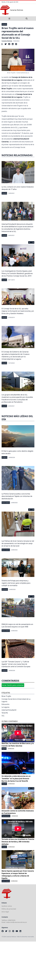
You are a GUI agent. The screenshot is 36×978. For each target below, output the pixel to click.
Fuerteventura (6, 816)
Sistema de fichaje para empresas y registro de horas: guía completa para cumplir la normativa (16, 583)
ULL (3, 716)
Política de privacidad (9, 909)
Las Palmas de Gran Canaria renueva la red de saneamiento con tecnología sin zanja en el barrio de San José (18, 543)
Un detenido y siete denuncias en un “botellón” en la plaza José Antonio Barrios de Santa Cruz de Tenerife (16, 778)
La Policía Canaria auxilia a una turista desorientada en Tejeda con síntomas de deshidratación (17, 496)
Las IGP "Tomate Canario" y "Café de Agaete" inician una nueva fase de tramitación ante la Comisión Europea (16, 664)
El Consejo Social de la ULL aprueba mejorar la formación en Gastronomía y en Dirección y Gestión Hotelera (18, 311)
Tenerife (4, 24)
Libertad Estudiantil (9, 710)
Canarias (4, 670)
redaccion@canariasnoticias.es (16, 922)
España (4, 748)
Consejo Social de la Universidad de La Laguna (16, 700)
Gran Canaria (6, 502)
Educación (5, 704)
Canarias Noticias (7, 41)
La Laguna (5, 707)
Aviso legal (5, 912)
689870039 (11, 920)
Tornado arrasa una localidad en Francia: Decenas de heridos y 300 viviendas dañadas (18, 841)
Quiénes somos (7, 906)
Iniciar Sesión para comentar (13, 685)
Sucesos (4, 847)
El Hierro (4, 457)
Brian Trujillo (6, 696)
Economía (5, 589)
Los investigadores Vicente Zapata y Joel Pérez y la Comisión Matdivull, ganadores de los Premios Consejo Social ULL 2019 (17, 273)
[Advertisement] (18, 960)
